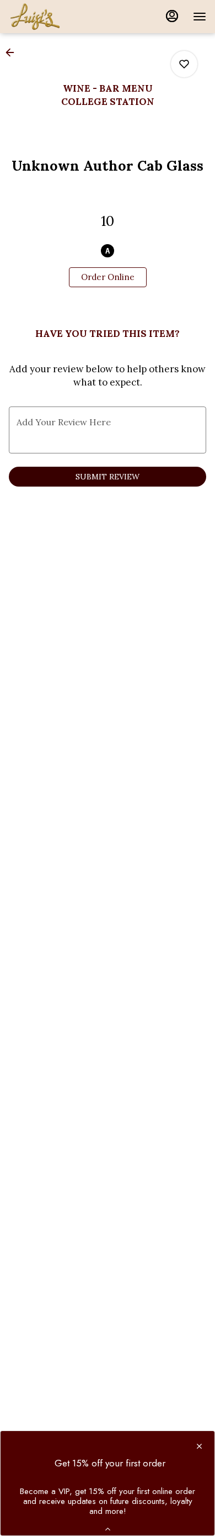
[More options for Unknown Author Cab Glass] (184, 64)
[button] (13, 52)
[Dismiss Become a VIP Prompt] (199, 1446)
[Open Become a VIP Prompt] (108, 1529)
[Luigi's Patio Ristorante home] (58, 16)
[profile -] (172, 16)
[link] (108, 277)
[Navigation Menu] (199, 16)
